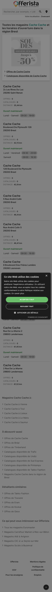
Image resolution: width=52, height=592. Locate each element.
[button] (26, 312)
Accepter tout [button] (27, 299)
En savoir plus (18, 293)
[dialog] (26, 296)
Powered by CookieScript (38, 317)
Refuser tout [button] (27, 306)
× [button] (46, 276)
